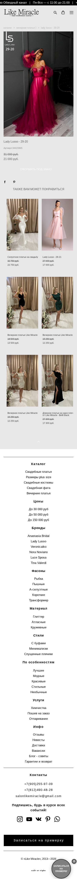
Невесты (38, 740)
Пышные (38, 584)
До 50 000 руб (38, 514)
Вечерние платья (38, 493)
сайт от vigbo (38, 870)
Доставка (38, 745)
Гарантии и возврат (38, 761)
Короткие (38, 595)
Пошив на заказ (39, 713)
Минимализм (38, 648)
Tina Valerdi (38, 563)
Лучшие (38, 670)
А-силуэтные (38, 589)
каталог (8, 27)
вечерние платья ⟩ (26, 27)
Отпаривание (38, 718)
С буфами (38, 643)
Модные (38, 676)
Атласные (38, 622)
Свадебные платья (38, 471)
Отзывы (38, 734)
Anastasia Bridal (38, 536)
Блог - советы (38, 756)
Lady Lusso (38, 541)
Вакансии (38, 750)
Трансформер (38, 600)
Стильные (39, 686)
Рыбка (38, 578)
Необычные (38, 692)
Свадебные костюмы (38, 482)
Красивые (38, 681)
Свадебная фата (38, 488)
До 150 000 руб (38, 520)
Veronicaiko (38, 546)
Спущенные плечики (38, 654)
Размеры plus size (38, 477)
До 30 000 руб (38, 509)
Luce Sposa (38, 557)
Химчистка (38, 708)
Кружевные (38, 627)
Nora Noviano (38, 552)
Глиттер (38, 616)
